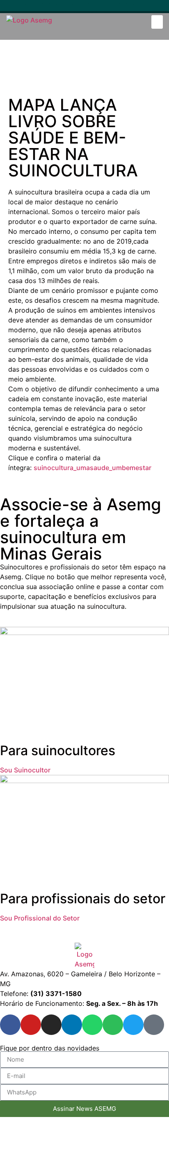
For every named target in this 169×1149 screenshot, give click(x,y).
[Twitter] (123, 7)
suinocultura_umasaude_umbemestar (92, 468)
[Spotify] (107, 7)
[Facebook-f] (30, 7)
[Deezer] (138, 7)
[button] (157, 22)
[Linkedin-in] (76, 7)
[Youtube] (46, 7)
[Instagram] (61, 7)
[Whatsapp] (92, 7)
